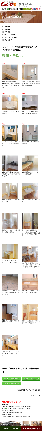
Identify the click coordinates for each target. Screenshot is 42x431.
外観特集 (7, 27)
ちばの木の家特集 (10, 37)
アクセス (29, 407)
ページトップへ (35, 395)
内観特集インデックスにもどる (29, 390)
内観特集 (7, 29)
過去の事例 (8, 40)
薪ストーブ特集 (9, 35)
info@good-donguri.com (14, 412)
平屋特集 (7, 32)
